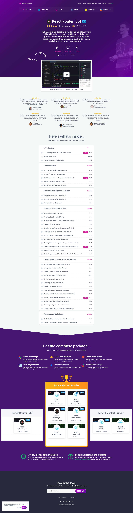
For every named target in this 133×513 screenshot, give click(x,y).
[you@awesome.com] (66, 491)
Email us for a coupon (82, 459)
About (89, 3)
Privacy (65, 497)
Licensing (72, 497)
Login (109, 3)
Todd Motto (83, 26)
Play (86, 152)
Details (19, 507)
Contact (104, 3)
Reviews (94, 3)
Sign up (80, 491)
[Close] (27, 503)
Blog (99, 3)
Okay (24, 507)
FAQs (59, 497)
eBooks (79, 3)
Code (84, 3)
